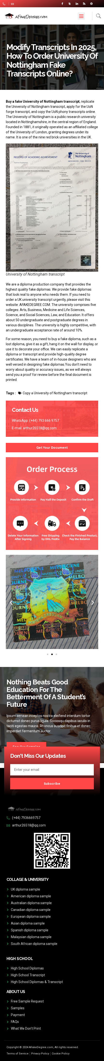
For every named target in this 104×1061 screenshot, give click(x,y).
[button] (81, 16)
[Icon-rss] (84, 3)
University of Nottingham (32, 117)
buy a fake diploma (66, 339)
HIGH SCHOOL (20, 958)
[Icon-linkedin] (77, 3)
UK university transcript (34, 300)
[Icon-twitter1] (69, 3)
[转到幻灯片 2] (52, 654)
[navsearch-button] (96, 16)
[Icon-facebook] (62, 3)
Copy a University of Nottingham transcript (55, 393)
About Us (16, 991)
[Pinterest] (91, 3)
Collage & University (27, 879)
